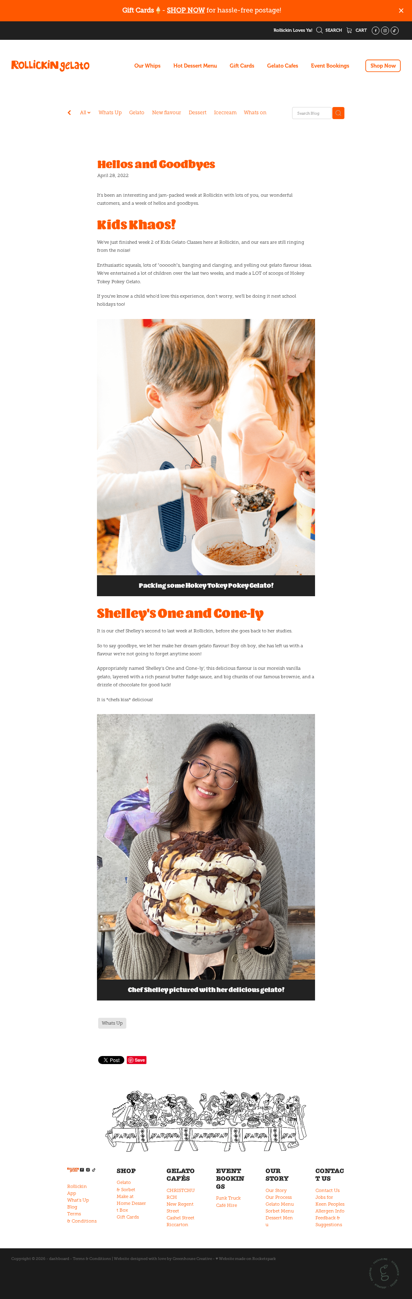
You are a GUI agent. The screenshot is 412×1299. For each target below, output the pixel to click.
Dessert (197, 112)
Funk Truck (228, 1198)
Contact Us (327, 1190)
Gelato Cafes (282, 66)
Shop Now (383, 66)
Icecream (225, 112)
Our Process (279, 1197)
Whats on (255, 112)
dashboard (59, 1258)
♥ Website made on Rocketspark (246, 1258)
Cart (360, 30)
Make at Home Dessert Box (131, 1203)
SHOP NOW (186, 10)
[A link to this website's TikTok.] (395, 31)
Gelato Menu (280, 1204)
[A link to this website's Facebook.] (376, 31)
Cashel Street (180, 1217)
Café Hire (226, 1205)
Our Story (276, 1190)
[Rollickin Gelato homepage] (50, 66)
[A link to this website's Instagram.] (385, 31)
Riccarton (177, 1224)
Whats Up (110, 112)
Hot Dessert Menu (195, 66)
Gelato (136, 112)
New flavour (166, 112)
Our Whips (147, 66)
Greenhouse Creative (192, 1258)
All (83, 112)
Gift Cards (242, 66)
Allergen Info (329, 1210)
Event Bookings (330, 66)
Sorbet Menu (280, 1210)
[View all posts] (69, 113)
